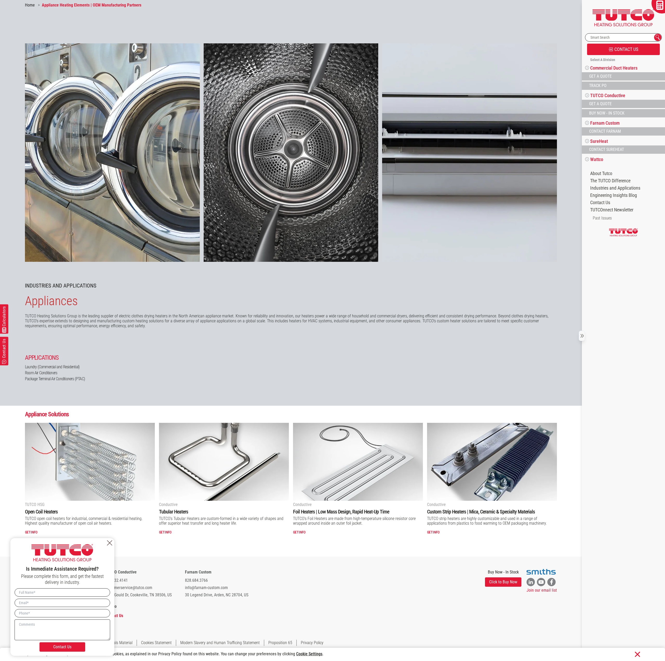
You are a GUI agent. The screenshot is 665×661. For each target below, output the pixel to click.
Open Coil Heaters (41, 512)
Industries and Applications (615, 188)
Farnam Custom (198, 572)
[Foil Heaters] (358, 462)
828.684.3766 (196, 580)
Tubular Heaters (173, 512)
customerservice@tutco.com (128, 587)
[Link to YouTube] (541, 582)
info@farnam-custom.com (206, 587)
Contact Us (600, 202)
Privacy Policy (312, 642)
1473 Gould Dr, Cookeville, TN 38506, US (138, 594)
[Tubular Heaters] (224, 462)
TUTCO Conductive (121, 572)
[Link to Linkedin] (531, 582)
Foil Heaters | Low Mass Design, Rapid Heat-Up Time (341, 512)
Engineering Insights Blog (613, 195)
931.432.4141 (116, 580)
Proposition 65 (280, 642)
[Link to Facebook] (551, 582)
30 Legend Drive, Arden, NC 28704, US (216, 594)
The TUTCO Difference (610, 180)
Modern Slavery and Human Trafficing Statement (220, 642)
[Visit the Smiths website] (541, 572)
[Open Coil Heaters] (90, 462)
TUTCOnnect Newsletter (611, 209)
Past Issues (602, 218)
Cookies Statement (156, 642)
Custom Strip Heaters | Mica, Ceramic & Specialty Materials (481, 512)
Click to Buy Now (503, 581)
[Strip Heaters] (492, 462)
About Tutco (601, 173)
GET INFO (31, 532)
